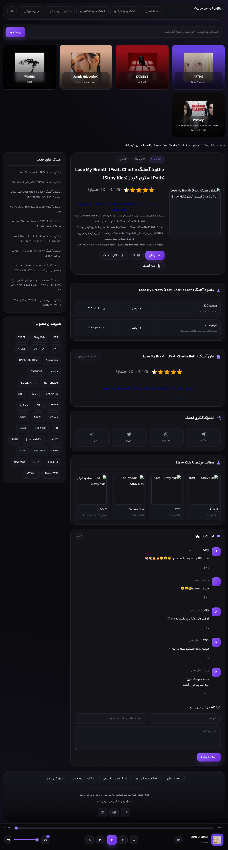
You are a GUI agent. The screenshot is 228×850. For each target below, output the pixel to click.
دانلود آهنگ (111, 255)
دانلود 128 (94, 327)
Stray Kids (209, 145)
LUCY (36, 462)
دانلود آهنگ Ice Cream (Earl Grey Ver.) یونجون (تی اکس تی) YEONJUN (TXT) (36, 268)
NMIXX (54, 440)
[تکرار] (134, 840)
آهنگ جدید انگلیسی (92, 11)
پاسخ (206, 567)
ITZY (33, 394)
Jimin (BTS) (51, 473)
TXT (55, 349)
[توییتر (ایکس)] (102, 812)
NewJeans (19, 462)
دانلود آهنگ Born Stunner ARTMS (39, 172)
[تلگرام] (114, 812)
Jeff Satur (30, 473)
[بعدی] (123, 840)
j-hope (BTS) (33, 440)
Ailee (23, 417)
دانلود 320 (94, 308)
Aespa (54, 372)
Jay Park (23, 405)
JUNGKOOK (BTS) (28, 360)
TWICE (21, 337)
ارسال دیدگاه (209, 757)
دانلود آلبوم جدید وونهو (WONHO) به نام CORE (35, 209)
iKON (22, 451)
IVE (38, 405)
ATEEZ (21, 349)
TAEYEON (39, 451)
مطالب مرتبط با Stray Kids (195, 462)
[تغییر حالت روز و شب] (12, 11)
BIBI (20, 394)
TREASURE (41, 428)
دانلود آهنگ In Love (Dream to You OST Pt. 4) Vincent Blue (36, 224)
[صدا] (7, 840)
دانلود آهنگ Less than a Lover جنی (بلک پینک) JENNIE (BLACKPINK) (35, 194)
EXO (55, 451)
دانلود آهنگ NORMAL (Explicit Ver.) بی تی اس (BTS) (36, 253)
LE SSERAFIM (28, 383)
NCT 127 (53, 405)
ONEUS (54, 417)
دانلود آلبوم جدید (60, 11)
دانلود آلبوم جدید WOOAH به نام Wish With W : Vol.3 (37, 302)
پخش (152, 255)
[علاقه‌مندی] (178, 839)
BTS (55, 337)
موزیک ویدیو (32, 11)
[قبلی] (100, 840)
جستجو (15, 32)
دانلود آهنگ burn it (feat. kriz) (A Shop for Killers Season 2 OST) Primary (36, 238)
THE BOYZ (37, 372)
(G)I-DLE (53, 462)
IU (56, 428)
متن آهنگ (149, 266)
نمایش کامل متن (87, 357)
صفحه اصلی (152, 11)
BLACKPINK (51, 394)
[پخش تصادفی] (89, 840)
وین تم (101, 801)
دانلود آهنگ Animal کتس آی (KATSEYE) (35, 182)
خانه (222, 145)
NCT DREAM (51, 383)
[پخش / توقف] (112, 840)
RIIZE (15, 440)
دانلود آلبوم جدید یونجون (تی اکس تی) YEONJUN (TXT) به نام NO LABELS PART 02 (35, 285)
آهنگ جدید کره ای (125, 11)
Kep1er (37, 417)
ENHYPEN (39, 349)
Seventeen (52, 360)
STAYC (23, 428)
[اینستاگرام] (125, 812)
